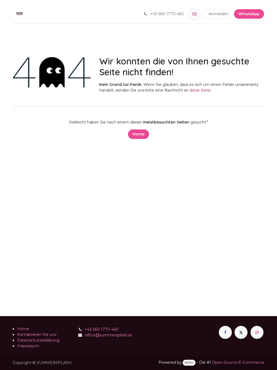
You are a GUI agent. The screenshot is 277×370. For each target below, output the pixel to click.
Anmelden (218, 13)
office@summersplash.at (108, 335)
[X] (241, 332)
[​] (194, 13)
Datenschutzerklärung (38, 340)
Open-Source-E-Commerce (238, 362)
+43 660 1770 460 (101, 329)
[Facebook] (225, 332)
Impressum (28, 345)
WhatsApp (249, 13)
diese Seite (200, 90)
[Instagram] (256, 332)
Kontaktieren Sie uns (36, 334)
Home (138, 134)
